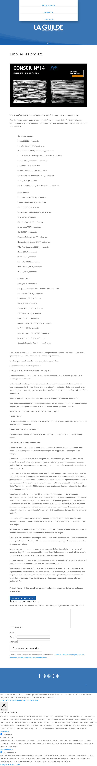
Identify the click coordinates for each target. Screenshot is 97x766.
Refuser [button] (22, 700)
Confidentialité (32, 700)
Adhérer (48, 12)
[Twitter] (45, 677)
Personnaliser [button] (13, 700)
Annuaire (48, 19)
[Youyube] (57, 677)
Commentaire (16, 627)
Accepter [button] (3, 700)
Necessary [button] (4, 731)
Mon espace (48, 5)
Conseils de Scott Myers (23, 598)
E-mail (13, 637)
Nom (12, 632)
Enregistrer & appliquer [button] (10, 764)
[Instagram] (54, 677)
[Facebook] (39, 677)
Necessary (7, 734)
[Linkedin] (49, 677)
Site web (13, 642)
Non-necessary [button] (6, 749)
